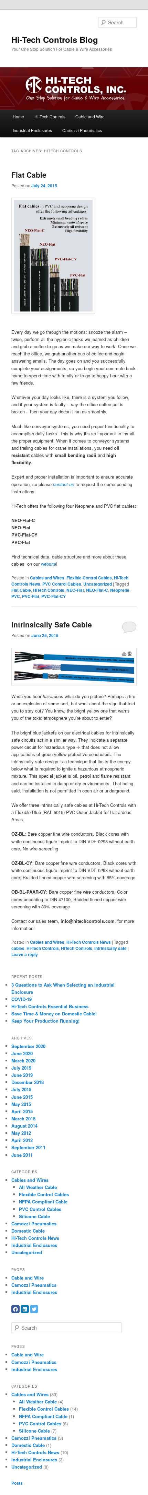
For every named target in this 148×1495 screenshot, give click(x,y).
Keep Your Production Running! (45, 1020)
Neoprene (119, 590)
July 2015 (21, 1089)
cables (17, 948)
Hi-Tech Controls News (88, 942)
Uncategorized (97, 584)
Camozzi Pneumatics (82, 130)
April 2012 (22, 1140)
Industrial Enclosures (32, 130)
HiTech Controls (48, 590)
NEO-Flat (75, 590)
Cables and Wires (47, 578)
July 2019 (21, 1067)
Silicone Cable (34, 1216)
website (48, 564)
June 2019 (22, 1075)
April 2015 (22, 1111)
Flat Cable (28, 174)
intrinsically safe (110, 948)
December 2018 (27, 1082)
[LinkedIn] (25, 1309)
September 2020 (28, 1046)
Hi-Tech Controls (49, 116)
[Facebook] (15, 1309)
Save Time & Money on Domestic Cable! (54, 1013)
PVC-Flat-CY (53, 596)
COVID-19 (21, 999)
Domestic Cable (28, 1230)
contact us (63, 484)
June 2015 (22, 1097)
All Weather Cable (38, 1187)
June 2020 (22, 1053)
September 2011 (28, 1147)
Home (18, 116)
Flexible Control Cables (89, 578)
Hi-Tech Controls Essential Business (49, 1006)
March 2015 (23, 1118)
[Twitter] (34, 1309)
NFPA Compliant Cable (43, 1201)
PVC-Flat (30, 596)
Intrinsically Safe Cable (51, 624)
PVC (15, 596)
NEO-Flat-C (97, 590)
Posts (17, 1483)
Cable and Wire (90, 116)
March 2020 (23, 1060)
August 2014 (24, 1125)
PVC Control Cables (61, 584)
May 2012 (21, 1133)
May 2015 (21, 1104)
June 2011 (22, 1155)
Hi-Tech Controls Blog (54, 39)
